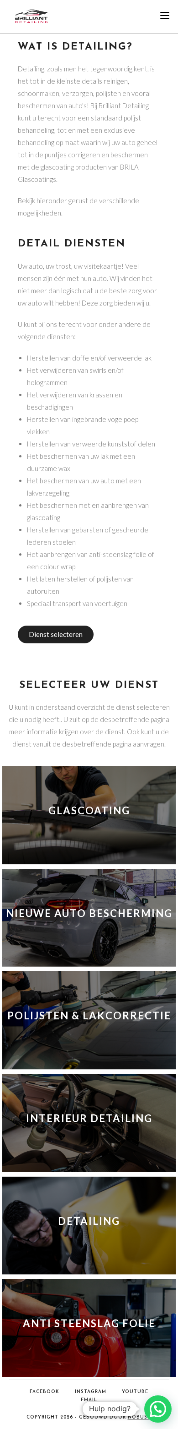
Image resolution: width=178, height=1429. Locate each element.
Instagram (90, 1391)
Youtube (135, 1391)
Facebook (44, 1391)
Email (89, 1400)
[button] (158, 1409)
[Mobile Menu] (164, 16)
